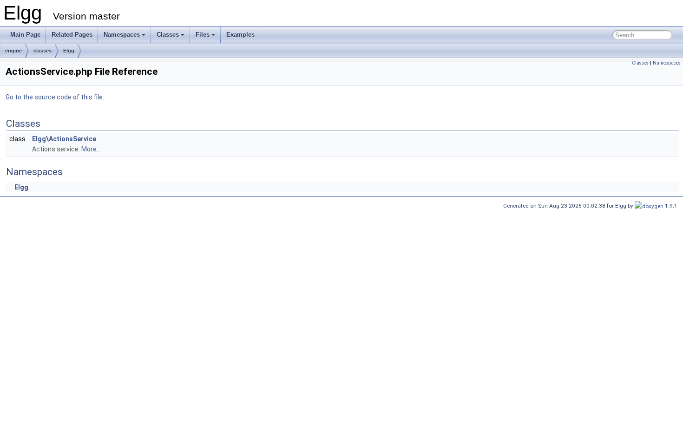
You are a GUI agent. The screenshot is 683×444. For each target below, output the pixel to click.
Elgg (68, 50)
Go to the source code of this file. (55, 97)
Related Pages (72, 34)
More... (91, 149)
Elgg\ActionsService (64, 139)
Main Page (25, 34)
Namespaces (122, 34)
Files (203, 34)
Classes (168, 34)
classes (42, 50)
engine (13, 50)
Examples (240, 34)
